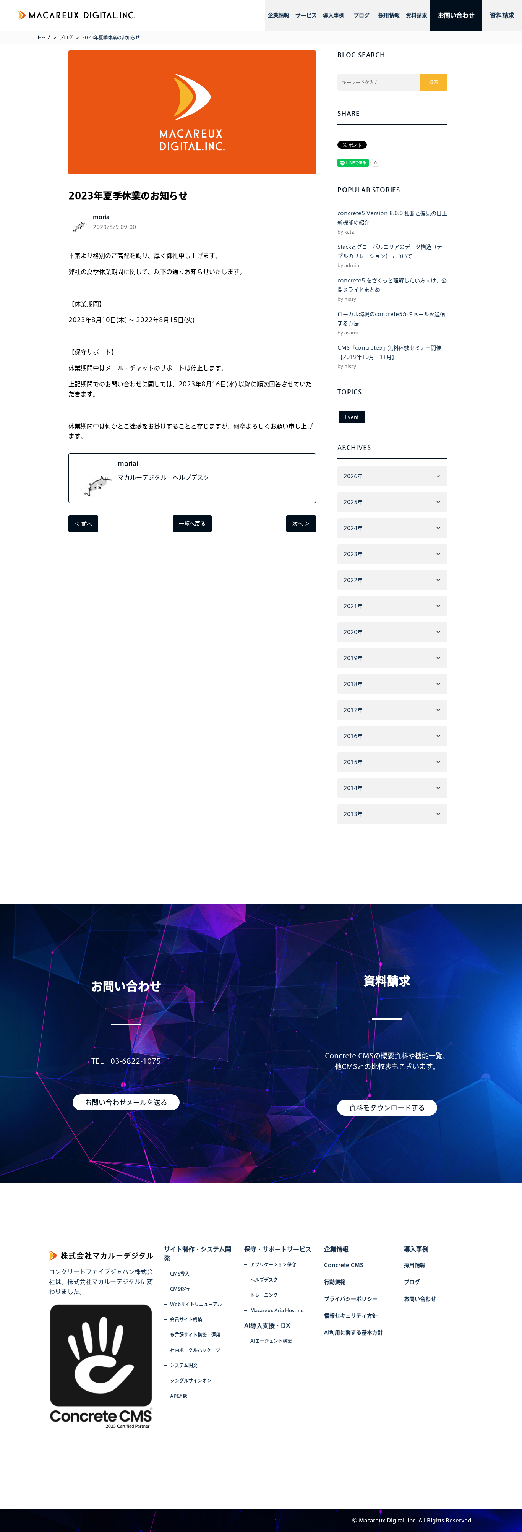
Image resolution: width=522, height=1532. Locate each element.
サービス (306, 15)
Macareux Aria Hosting (277, 1310)
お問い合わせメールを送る (126, 1102)
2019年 (353, 658)
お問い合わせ (456, 15)
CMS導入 (180, 1273)
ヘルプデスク (264, 1279)
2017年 (353, 710)
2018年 (353, 684)
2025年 (353, 502)
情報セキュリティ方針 (351, 1315)
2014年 (353, 788)
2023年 (353, 554)
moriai (128, 464)
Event (352, 417)
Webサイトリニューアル (196, 1304)
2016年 (353, 736)
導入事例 (333, 15)
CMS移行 (180, 1289)
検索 (433, 82)
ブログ (361, 15)
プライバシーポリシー (351, 1299)
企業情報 (278, 15)
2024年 (353, 528)
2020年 (353, 632)
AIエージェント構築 (271, 1341)
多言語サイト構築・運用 (195, 1334)
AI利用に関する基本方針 (353, 1332)
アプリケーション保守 (273, 1264)
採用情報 (389, 15)
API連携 (178, 1396)
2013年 (353, 814)
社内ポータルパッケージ (195, 1350)
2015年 (353, 762)
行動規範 (334, 1282)
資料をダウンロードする (387, 1107)
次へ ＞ (301, 523)
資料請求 (416, 15)
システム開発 (184, 1365)
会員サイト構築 (186, 1319)
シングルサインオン (190, 1380)
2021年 (353, 606)
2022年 (353, 580)
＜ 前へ (83, 523)
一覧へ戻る (192, 523)
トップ (43, 37)
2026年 (353, 476)
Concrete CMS (343, 1265)
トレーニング (264, 1295)
